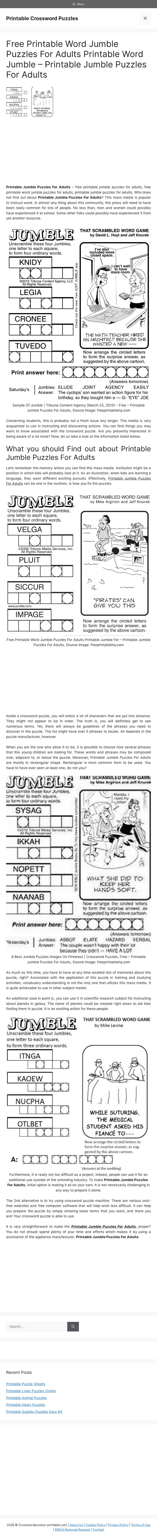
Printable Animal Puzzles (26, 1398)
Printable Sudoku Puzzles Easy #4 (34, 1412)
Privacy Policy (118, 1525)
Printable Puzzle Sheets (25, 1384)
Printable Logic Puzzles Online (31, 1391)
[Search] (73, 1327)
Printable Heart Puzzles (25, 1405)
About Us (76, 1525)
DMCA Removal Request (72, 1530)
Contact (98, 1530)
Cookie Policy (95, 1525)
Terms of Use (140, 1525)
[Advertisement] (78, 152)
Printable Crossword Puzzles (42, 18)
